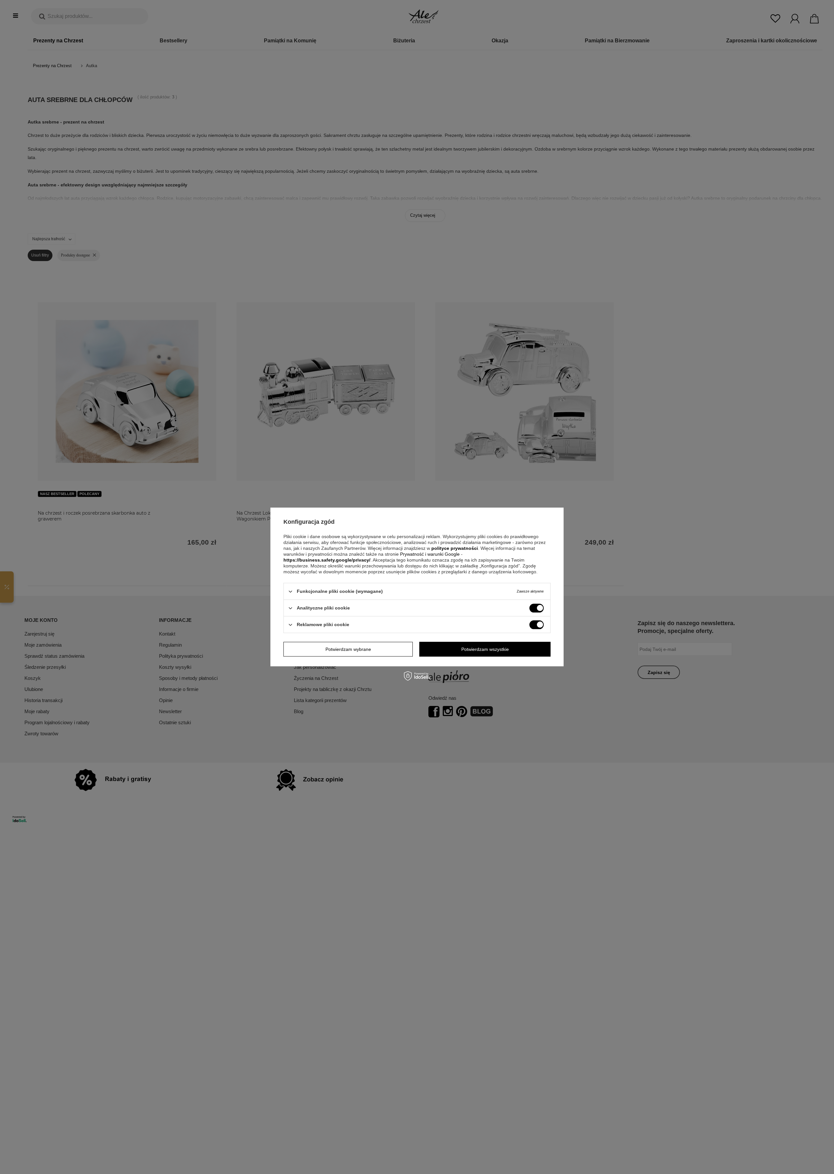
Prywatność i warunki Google (430, 554)
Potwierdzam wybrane (348, 649)
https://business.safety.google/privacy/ (326, 560)
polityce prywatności (454, 548)
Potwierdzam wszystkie (485, 649)
